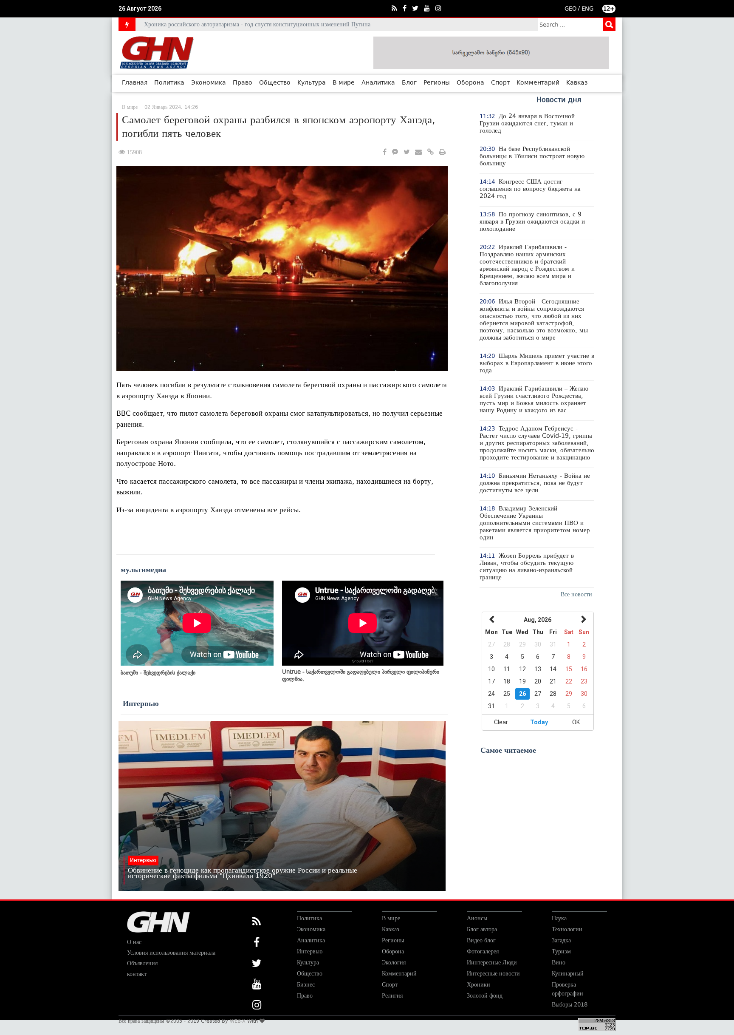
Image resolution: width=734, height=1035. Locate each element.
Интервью (141, 703)
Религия (392, 995)
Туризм (561, 951)
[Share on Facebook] (385, 152)
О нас (134, 942)
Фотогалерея (483, 951)
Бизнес (306, 984)
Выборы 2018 (569, 1004)
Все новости (576, 594)
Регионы (436, 83)
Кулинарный (568, 973)
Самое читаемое (508, 750)
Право (242, 83)
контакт (137, 974)
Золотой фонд (485, 995)
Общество (275, 83)
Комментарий (538, 83)
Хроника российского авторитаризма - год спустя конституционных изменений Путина (257, 24)
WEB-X (238, 1021)
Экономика (208, 83)
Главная (134, 83)
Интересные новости (493, 973)
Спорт (500, 83)
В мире (344, 83)
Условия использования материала (171, 953)
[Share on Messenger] (395, 152)
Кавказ (577, 83)
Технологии (567, 929)
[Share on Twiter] (406, 152)
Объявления (142, 963)
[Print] (442, 152)
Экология (394, 962)
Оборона (470, 83)
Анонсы (477, 918)
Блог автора (482, 929)
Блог (409, 83)
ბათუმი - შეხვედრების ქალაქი (158, 672)
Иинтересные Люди (492, 962)
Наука (559, 918)
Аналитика (378, 83)
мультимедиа (143, 569)
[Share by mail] (418, 152)
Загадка (561, 940)
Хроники (478, 984)
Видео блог (481, 940)
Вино (558, 962)
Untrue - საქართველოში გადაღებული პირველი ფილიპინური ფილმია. (360, 675)
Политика (169, 83)
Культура (311, 83)
